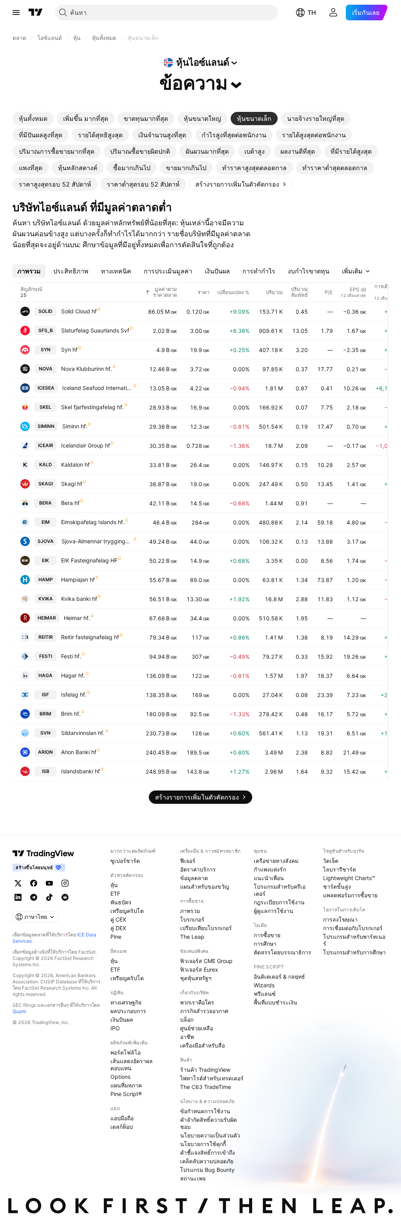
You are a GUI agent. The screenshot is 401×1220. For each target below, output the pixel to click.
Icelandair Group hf (85, 445)
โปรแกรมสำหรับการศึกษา (354, 952)
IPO (115, 1028)
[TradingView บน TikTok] (49, 897)
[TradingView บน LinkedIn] (18, 897)
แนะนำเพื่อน (269, 878)
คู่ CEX (118, 919)
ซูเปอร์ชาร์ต (125, 860)
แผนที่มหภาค (126, 1085)
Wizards (264, 985)
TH (311, 12)
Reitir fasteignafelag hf (90, 637)
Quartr (19, 1011)
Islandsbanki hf (80, 771)
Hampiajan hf (78, 579)
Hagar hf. (73, 675)
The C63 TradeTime (205, 1086)
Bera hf (70, 502)
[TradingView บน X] (18, 883)
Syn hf (69, 349)
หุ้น (114, 885)
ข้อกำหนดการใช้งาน (205, 1111)
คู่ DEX (118, 928)
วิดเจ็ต (330, 860)
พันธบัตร (121, 902)
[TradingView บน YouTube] (49, 883)
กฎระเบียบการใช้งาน (279, 902)
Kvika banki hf (79, 598)
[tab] (33, 118)
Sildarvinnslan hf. (83, 732)
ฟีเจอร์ (187, 860)
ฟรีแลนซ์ (265, 993)
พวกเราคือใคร (197, 1002)
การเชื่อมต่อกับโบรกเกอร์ (353, 928)
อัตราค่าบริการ (198, 869)
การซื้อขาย (267, 935)
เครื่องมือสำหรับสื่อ (202, 1045)
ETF (115, 893)
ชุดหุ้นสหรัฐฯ (195, 978)
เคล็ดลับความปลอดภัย (206, 1161)
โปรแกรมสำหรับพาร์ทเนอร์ (354, 940)
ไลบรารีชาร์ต (339, 869)
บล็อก (186, 1019)
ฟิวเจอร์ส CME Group (206, 961)
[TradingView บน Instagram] (65, 883)
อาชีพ (187, 1036)
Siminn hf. (74, 426)
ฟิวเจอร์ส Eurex (199, 969)
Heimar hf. (77, 617)
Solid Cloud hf (79, 311)
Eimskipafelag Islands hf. (93, 522)
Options (120, 1076)
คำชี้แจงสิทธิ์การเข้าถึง (207, 1152)
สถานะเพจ (193, 1178)
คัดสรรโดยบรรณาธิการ (282, 952)
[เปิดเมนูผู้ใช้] (16, 12)
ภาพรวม (190, 910)
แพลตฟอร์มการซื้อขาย (350, 895)
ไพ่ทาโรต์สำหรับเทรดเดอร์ (212, 1078)
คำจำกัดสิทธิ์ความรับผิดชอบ (208, 1123)
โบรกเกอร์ (192, 919)
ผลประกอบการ (128, 1011)
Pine (115, 936)
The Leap (192, 936)
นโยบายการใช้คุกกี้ (203, 1144)
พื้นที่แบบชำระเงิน (275, 1002)
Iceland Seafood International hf (97, 388)
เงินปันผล (121, 1019)
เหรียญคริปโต (127, 910)
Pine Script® (126, 1094)
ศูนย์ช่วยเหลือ (196, 1028)
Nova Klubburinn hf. (86, 368)
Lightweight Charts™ (349, 878)
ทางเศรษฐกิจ (125, 1002)
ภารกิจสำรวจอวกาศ (204, 1011)
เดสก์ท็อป (121, 1126)
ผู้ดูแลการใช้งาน (273, 910)
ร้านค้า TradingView (205, 1069)
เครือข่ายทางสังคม (276, 860)
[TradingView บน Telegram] (33, 897)
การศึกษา (265, 943)
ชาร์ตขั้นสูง (337, 886)
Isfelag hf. (74, 694)
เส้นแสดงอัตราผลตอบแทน (131, 1064)
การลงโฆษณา (340, 919)
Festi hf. (71, 656)
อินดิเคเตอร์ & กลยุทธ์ (279, 976)
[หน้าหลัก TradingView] (36, 12)
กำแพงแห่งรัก (270, 869)
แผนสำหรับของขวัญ (204, 886)
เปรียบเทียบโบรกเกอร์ (206, 928)
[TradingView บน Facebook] (33, 883)
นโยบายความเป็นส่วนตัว (210, 1135)
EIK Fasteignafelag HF (89, 560)
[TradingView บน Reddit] (65, 897)
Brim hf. (71, 713)
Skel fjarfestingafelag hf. (92, 407)
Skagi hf (71, 483)
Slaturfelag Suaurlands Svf (95, 330)
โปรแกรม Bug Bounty (207, 1169)
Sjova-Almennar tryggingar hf (97, 541)
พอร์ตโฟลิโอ (125, 1052)
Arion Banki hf (78, 752)
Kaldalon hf (75, 464)
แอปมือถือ (122, 1118)
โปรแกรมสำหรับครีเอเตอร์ (279, 890)
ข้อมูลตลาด (194, 878)
